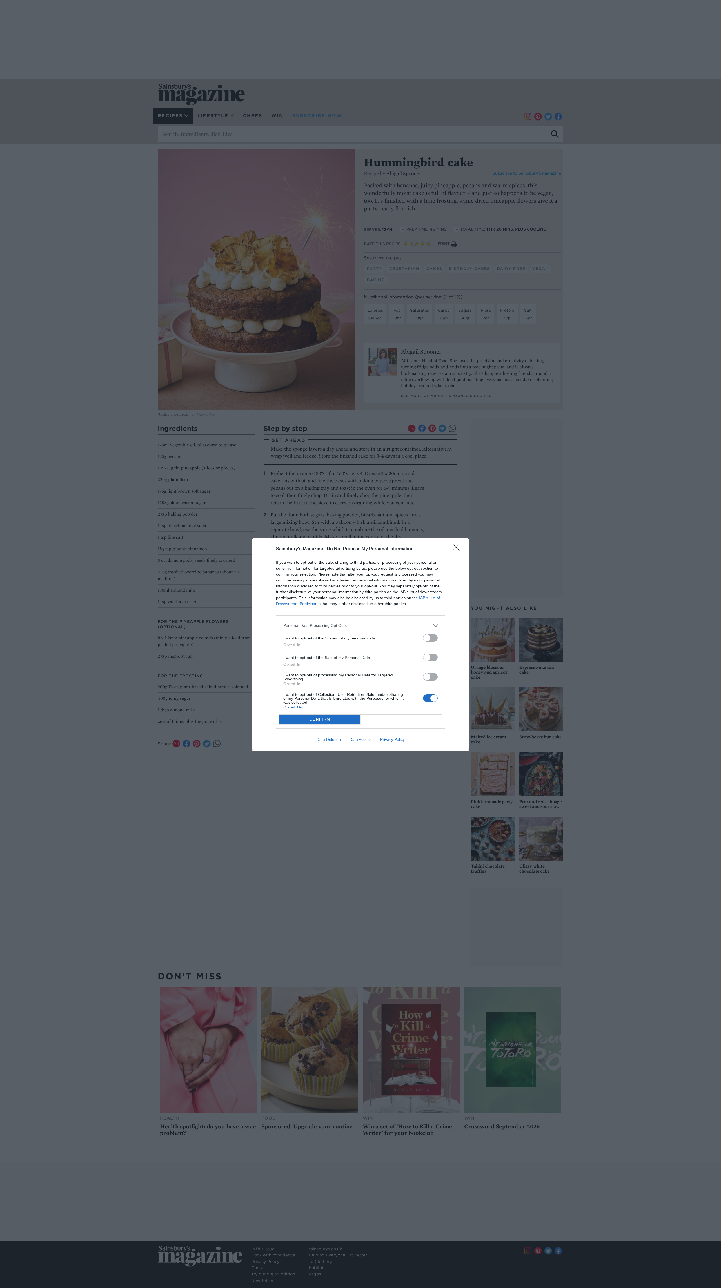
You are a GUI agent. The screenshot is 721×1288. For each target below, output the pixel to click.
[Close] (458, 549)
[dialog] (360, 644)
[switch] (430, 638)
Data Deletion (329, 739)
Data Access (360, 739)
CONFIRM (320, 719)
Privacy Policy (392, 739)
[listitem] (360, 626)
